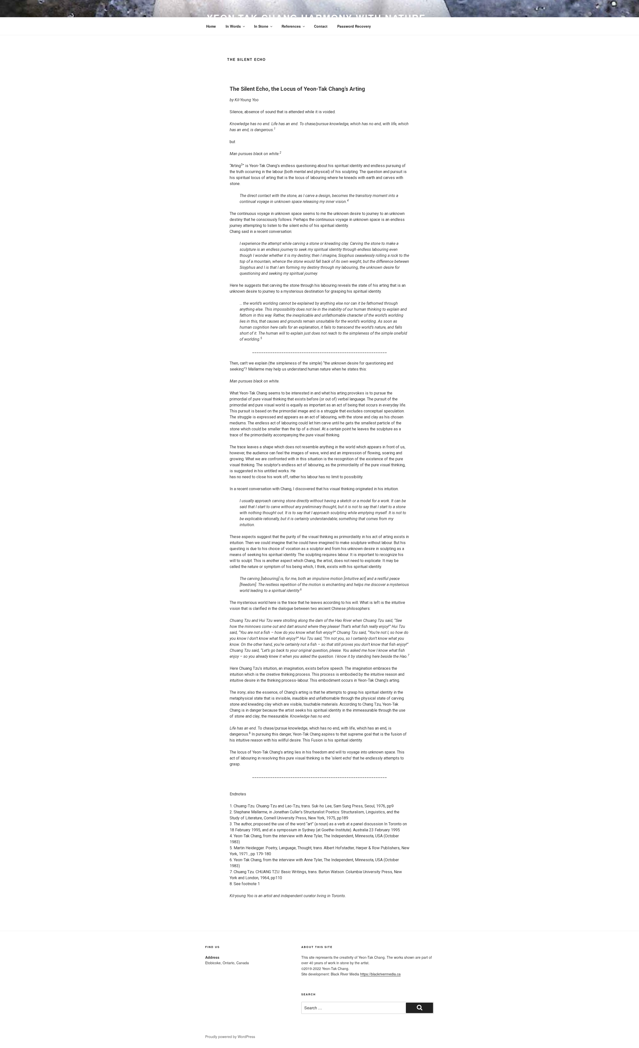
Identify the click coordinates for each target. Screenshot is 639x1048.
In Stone (261, 26)
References (291, 26)
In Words (233, 26)
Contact (320, 26)
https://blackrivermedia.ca (380, 973)
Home (211, 26)
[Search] (419, 1008)
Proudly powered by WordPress (230, 1036)
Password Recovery (354, 26)
